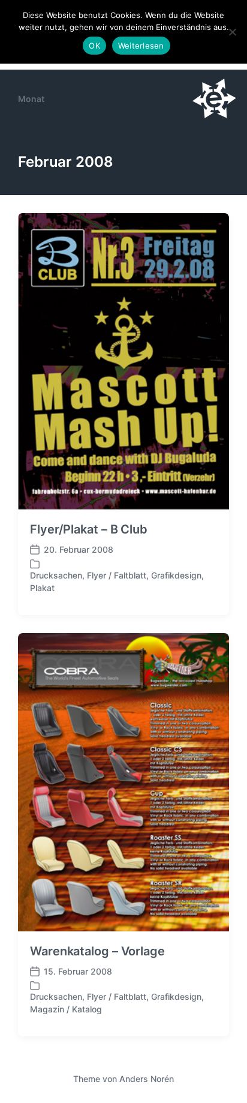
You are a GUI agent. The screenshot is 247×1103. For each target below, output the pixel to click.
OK (94, 45)
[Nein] (232, 32)
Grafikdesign (176, 575)
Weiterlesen (141, 45)
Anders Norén (146, 1079)
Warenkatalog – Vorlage (97, 951)
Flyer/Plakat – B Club (88, 529)
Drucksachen (56, 575)
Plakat (42, 588)
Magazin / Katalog (66, 1009)
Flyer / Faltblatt (116, 575)
